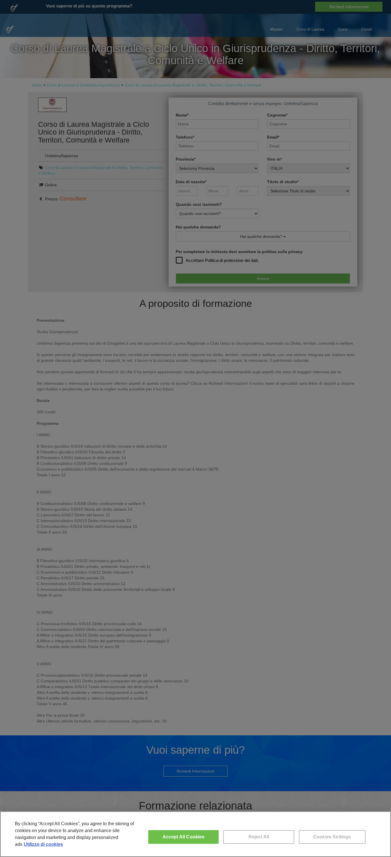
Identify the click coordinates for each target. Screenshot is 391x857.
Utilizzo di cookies (43, 844)
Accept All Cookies (184, 836)
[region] (195, 834)
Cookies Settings (332, 836)
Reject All (258, 836)
